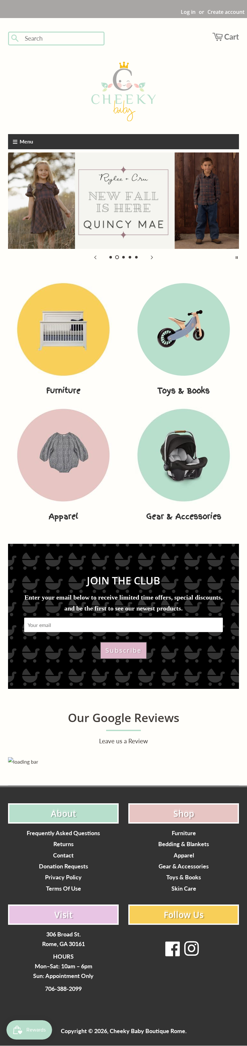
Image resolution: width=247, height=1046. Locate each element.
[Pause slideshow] (237, 257)
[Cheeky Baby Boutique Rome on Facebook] (172, 952)
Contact (63, 855)
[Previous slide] (95, 257)
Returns (63, 844)
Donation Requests (63, 866)
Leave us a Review (123, 741)
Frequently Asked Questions (63, 833)
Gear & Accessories (184, 866)
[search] (63, 38)
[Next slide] (152, 257)
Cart (231, 36)
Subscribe (123, 650)
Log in (188, 11)
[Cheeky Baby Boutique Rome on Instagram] (191, 952)
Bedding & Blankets (183, 844)
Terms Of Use (63, 888)
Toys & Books (183, 877)
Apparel (184, 855)
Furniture (184, 833)
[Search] (15, 38)
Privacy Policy (63, 877)
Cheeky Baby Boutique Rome (147, 1031)
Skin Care (183, 888)
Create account (225, 11)
